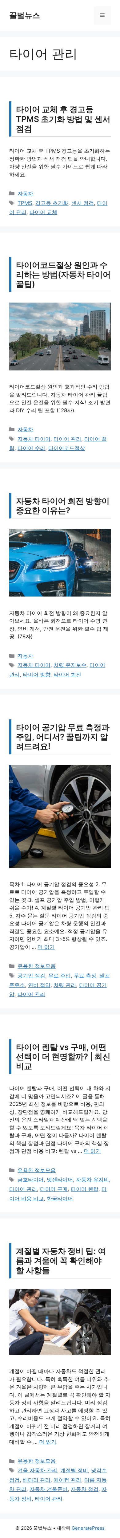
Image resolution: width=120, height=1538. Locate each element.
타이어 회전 (67, 674)
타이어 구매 (54, 1189)
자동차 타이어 (34, 439)
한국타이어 (60, 1199)
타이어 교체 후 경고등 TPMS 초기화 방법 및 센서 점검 (63, 118)
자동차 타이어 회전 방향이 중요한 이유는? (63, 505)
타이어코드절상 (66, 448)
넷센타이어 (60, 1179)
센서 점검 (82, 203)
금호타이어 (31, 1179)
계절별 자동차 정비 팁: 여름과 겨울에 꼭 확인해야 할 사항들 (61, 1260)
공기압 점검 (31, 976)
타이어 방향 (36, 674)
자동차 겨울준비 (49, 1489)
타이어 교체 (43, 212)
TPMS (25, 203)
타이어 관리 (67, 439)
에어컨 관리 (67, 1480)
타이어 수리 (31, 448)
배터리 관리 (36, 1480)
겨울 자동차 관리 (37, 1470)
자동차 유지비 (92, 1179)
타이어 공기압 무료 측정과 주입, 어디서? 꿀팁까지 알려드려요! (63, 736)
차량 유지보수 (70, 665)
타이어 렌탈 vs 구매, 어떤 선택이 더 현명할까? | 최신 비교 (63, 1056)
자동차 (25, 193)
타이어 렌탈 (84, 1189)
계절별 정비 (74, 1470)
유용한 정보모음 (37, 966)
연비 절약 (39, 985)
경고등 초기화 (51, 203)
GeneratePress (88, 1528)
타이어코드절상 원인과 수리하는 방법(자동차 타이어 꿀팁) (63, 274)
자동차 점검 (84, 1489)
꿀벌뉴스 (24, 15)
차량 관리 (65, 985)
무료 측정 (85, 976)
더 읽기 (46, 947)
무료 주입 (59, 976)
